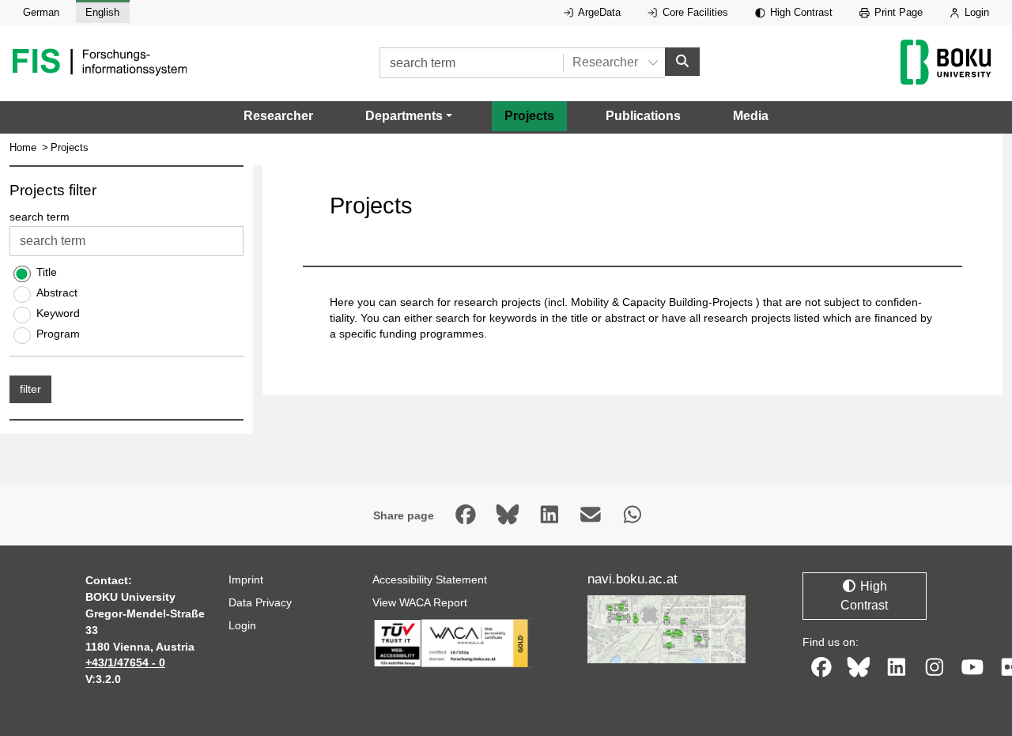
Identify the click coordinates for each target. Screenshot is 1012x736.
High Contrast (800, 12)
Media (750, 116)
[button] (409, 116)
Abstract (56, 292)
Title (46, 272)
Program (58, 333)
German (41, 12)
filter (30, 389)
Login (975, 12)
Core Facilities (693, 12)
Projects (529, 116)
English (102, 12)
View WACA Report (419, 602)
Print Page (897, 12)
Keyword (58, 313)
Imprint (245, 579)
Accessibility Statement (429, 579)
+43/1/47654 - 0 (125, 662)
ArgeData (598, 12)
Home (22, 147)
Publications (643, 116)
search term (39, 217)
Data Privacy (260, 602)
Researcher (278, 116)
